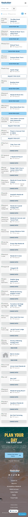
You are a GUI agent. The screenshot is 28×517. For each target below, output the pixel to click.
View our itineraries (14, 461)
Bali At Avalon (14, 354)
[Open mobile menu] (25, 3)
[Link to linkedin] (16, 475)
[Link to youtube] (18, 475)
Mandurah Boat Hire (16, 95)
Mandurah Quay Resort (17, 391)
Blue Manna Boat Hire (17, 107)
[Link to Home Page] (6, 3)
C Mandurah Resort (16, 157)
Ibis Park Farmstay (16, 415)
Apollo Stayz (14, 70)
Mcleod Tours (14, 45)
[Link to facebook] (9, 475)
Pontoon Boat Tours (16, 57)
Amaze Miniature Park (17, 231)
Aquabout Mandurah (16, 403)
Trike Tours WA (15, 144)
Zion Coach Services (17, 317)
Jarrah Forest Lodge (17, 329)
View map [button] (14, 511)
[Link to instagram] (11, 475)
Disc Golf (13, 378)
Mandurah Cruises (16, 256)
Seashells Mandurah (16, 194)
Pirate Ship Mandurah (17, 243)
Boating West (14, 82)
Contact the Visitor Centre (12, 455)
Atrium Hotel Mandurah (17, 366)
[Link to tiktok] (14, 475)
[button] (6, 8)
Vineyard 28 (14, 268)
